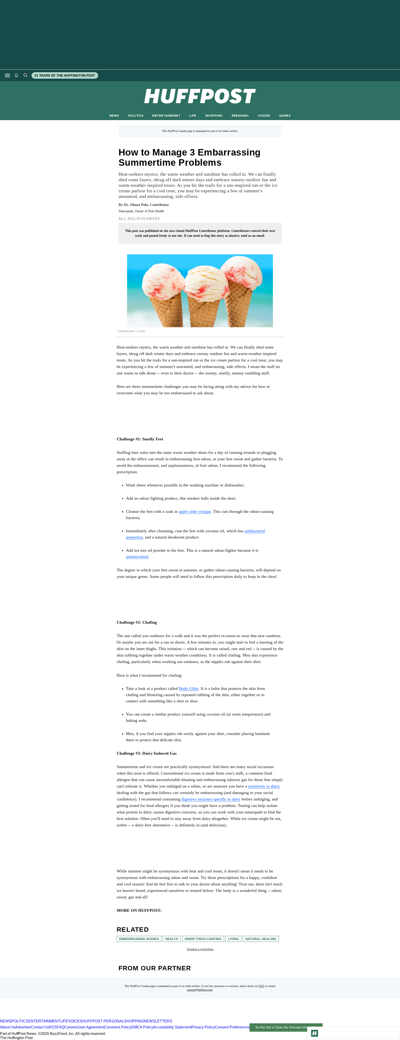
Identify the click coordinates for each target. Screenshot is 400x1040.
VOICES (264, 115)
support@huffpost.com (199, 989)
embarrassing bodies (139, 939)
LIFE (192, 115)
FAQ (261, 986)
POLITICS (135, 115)
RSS (53, 1027)
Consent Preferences (232, 1027)
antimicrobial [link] (137, 556)
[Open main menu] (7, 75)
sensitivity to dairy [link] (263, 786)
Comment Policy (117, 1027)
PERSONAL (240, 115)
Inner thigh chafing (203, 939)
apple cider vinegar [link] (195, 511)
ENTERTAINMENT (166, 115)
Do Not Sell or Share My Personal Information (286, 1027)
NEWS (114, 115)
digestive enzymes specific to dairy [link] (211, 799)
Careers (71, 1027)
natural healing (260, 939)
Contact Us (40, 1027)
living (233, 939)
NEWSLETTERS (158, 1021)
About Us (7, 1027)
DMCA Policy (142, 1027)
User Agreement (91, 1027)
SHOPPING (213, 115)
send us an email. (253, 235)
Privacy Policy (203, 1027)
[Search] (25, 75)
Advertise (23, 1027)
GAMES (285, 115)
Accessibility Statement (172, 1027)
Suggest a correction (200, 949)
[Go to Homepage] (314, 1033)
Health (171, 939)
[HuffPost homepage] (59, 1017)
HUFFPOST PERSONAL (103, 1021)
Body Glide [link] (188, 688)
